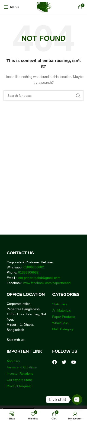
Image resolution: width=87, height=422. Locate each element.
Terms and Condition (22, 367)
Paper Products (63, 317)
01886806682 (33, 267)
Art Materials (61, 310)
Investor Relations (20, 373)
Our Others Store (20, 380)
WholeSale (60, 323)
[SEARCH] (78, 95)
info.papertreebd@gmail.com (39, 278)
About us (13, 361)
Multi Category (63, 329)
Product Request (19, 386)
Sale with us (15, 339)
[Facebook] (54, 362)
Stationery (59, 304)
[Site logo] (43, 7)
